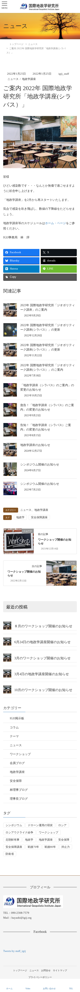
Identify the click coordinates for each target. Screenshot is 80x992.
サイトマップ (60, 970)
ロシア (62, 825)
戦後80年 (50, 846)
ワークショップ (20, 754)
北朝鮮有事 (12, 839)
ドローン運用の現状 (40, 825)
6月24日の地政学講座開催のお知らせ (42, 642)
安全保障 (16, 780)
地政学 (20, 517)
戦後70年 (33, 846)
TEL (71, 988)
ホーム (9, 988)
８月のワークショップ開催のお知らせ (43, 626)
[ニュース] (18, 538)
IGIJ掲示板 (17, 718)
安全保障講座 (39, 517)
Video (27, 988)
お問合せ (46, 970)
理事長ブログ (19, 798)
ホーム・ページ (55, 223)
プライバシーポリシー (40, 977)
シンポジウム (14, 825)
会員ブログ (17, 763)
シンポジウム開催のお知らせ (39, 464)
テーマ (14, 736)
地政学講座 (29, 79)
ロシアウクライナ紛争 (19, 832)
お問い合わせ (49, 988)
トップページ (20, 970)
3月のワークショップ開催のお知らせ (42, 658)
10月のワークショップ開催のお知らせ (43, 690)
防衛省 (10, 853)
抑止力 (65, 846)
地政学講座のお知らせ (35, 445)
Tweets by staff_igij (14, 951)
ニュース (13, 79)
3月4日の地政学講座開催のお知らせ (41, 674)
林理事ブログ (19, 789)
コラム (14, 727)
